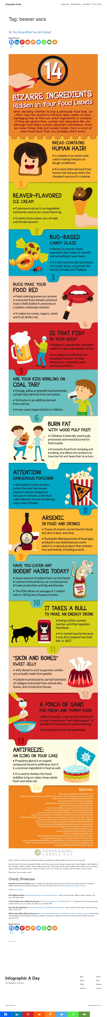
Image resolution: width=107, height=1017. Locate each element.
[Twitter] (38, 42)
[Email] (49, 42)
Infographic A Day (13, 4)
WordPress (99, 1005)
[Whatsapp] (44, 42)
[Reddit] (27, 42)
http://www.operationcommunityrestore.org (72, 885)
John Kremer (18, 889)
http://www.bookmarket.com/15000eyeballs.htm (55, 901)
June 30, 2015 (12, 941)
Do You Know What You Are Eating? (30, 32)
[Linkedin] (16, 42)
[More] (54, 42)
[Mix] (33, 42)
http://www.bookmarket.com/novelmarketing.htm (41, 895)
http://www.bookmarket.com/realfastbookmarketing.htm (45, 907)
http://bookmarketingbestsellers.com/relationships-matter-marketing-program (63, 913)
